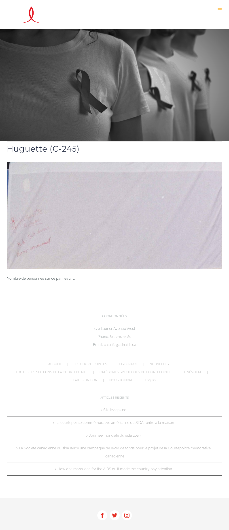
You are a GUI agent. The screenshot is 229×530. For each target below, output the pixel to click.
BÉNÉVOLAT (192, 372)
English (150, 380)
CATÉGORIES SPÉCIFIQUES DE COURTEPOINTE (135, 372)
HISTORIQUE (128, 364)
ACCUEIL (55, 364)
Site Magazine (114, 410)
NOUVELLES (159, 364)
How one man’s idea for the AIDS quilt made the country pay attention (114, 469)
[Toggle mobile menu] (220, 8)
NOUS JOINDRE (121, 380)
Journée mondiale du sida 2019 (114, 435)
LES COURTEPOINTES (90, 364)
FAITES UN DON (85, 380)
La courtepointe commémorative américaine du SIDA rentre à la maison (114, 423)
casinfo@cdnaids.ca (120, 345)
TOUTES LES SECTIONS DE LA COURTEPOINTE (52, 372)
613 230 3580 (120, 337)
